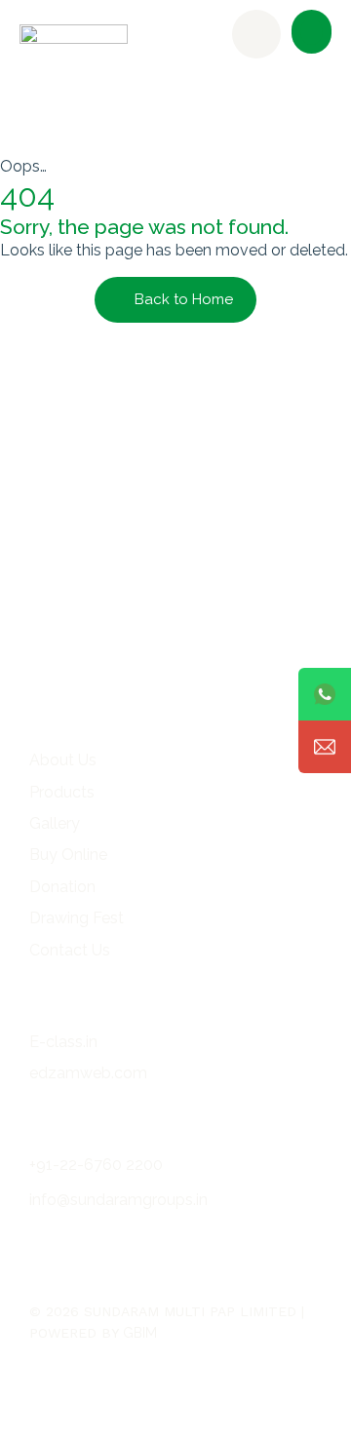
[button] (311, 32)
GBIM (140, 1333)
